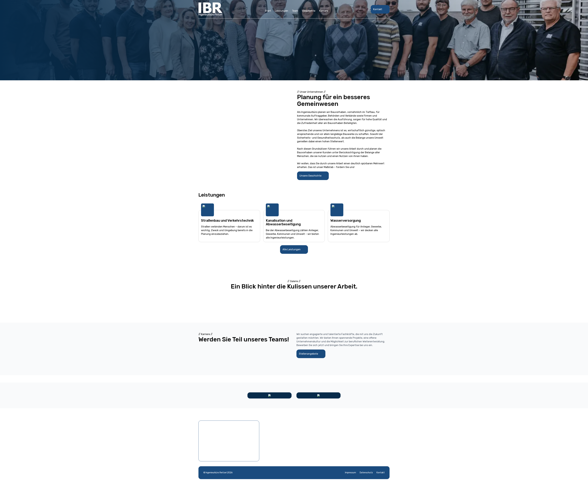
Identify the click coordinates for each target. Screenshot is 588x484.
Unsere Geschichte (310, 175)
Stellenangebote (308, 353)
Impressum (350, 472)
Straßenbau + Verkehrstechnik (317, 429)
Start (268, 10)
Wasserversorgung (310, 438)
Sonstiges (305, 448)
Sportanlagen (307, 443)
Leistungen (281, 10)
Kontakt (377, 9)
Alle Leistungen (292, 249)
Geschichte (308, 10)
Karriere (323, 10)
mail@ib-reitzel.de (360, 443)
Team (295, 10)
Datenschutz (366, 472)
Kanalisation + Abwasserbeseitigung (320, 433)
